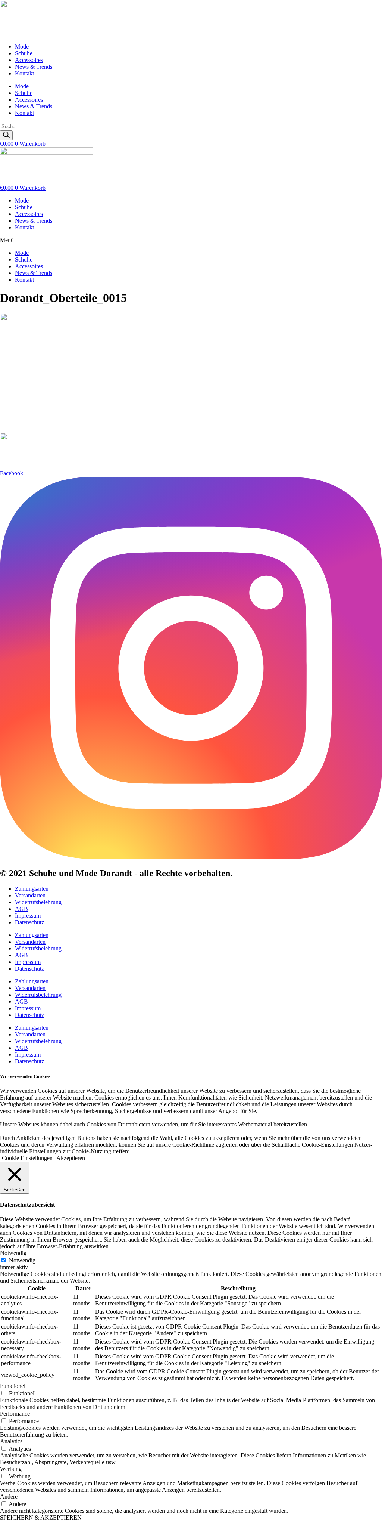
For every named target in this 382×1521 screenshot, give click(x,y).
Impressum (28, 915)
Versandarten (30, 895)
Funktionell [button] (13, 1386)
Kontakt (24, 73)
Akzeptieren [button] (70, 1158)
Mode (22, 46)
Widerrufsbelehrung (38, 902)
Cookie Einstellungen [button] (27, 1158)
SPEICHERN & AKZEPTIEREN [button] (41, 1517)
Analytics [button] (11, 1441)
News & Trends (33, 67)
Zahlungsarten (31, 888)
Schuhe (23, 53)
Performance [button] (15, 1413)
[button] (191, 240)
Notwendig (22, 1260)
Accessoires (29, 60)
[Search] (6, 135)
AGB (21, 909)
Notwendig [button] (13, 1253)
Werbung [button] (11, 1469)
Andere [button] (9, 1496)
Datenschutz (29, 922)
